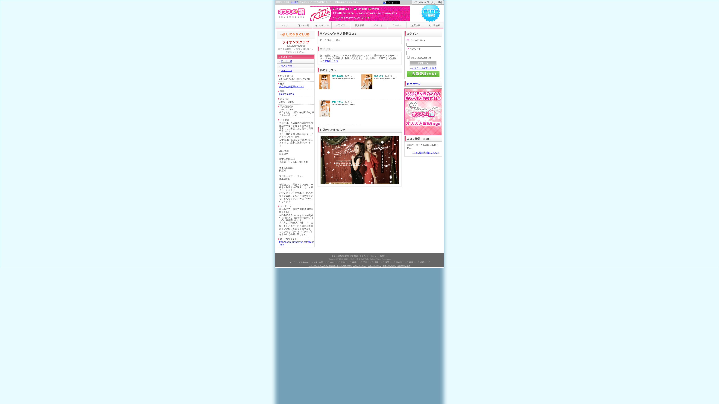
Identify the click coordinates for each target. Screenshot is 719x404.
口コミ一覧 (303, 25)
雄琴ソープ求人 (389, 266)
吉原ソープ (323, 262)
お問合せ (383, 256)
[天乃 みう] (366, 88)
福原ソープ (414, 262)
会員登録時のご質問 (340, 256)
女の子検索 (434, 25)
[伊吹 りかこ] (324, 116)
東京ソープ (334, 262)
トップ (284, 25)
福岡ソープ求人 (403, 266)
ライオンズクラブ (295, 42)
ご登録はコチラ (330, 61)
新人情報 (359, 25)
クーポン (396, 25)
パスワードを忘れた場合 (424, 68)
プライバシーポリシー (369, 256)
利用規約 (354, 256)
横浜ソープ (357, 262)
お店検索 (415, 25)
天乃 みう (378, 75)
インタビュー (322, 25)
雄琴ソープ (425, 262)
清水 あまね (337, 75)
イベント (378, 25)
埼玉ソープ (390, 262)
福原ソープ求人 (374, 266)
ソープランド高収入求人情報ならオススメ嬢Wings (330, 266)
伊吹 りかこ (337, 101)
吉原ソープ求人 (359, 266)
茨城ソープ (379, 262)
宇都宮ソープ (402, 262)
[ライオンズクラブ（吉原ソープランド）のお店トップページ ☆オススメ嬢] (384, 2)
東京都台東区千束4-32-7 (291, 86)
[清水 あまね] (324, 88)
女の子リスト (288, 66)
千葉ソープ (368, 262)
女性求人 (294, 2)
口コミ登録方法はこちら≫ (425, 152)
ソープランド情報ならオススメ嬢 (303, 262)
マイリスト (286, 70)
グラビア (340, 25)
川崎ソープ (346, 262)
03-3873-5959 (297, 46)
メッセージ (413, 83)
